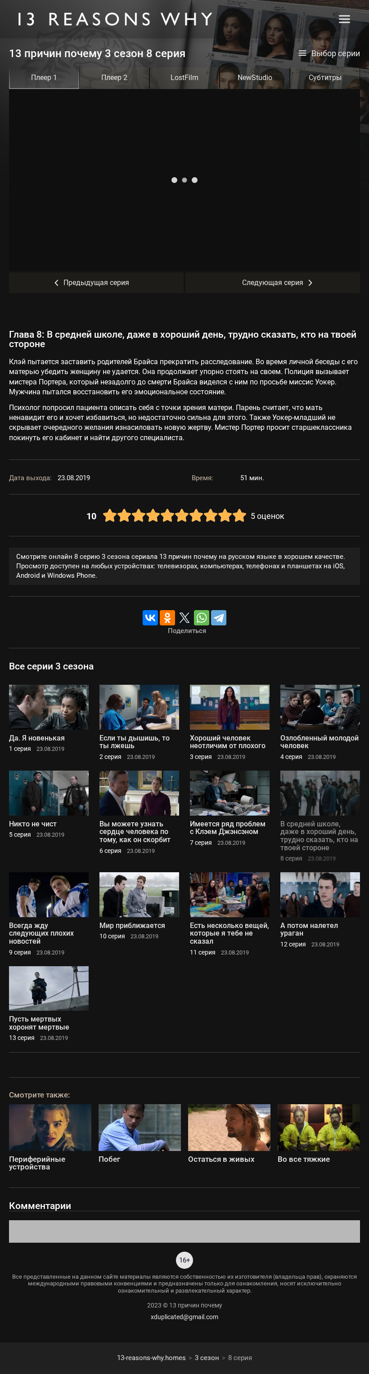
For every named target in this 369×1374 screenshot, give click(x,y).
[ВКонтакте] (150, 617)
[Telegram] (218, 617)
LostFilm (184, 77)
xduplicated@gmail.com (184, 1317)
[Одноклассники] (167, 617)
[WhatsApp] (201, 617)
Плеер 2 (114, 77)
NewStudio (255, 77)
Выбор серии (335, 53)
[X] (184, 617)
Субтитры (325, 77)
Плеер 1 (44, 77)
